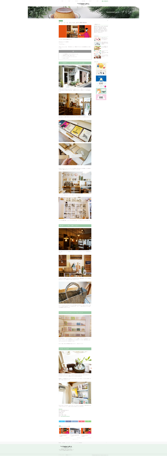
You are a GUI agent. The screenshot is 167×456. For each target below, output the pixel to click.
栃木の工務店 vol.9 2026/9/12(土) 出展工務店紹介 (105, 43)
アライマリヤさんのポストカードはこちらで (70, 56)
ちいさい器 (105, 27)
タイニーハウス (96, 27)
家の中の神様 (101, 28)
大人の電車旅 (100, 27)
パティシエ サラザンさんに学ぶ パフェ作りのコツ (105, 56)
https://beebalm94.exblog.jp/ (65, 416)
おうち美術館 (106, 26)
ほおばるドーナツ (96, 28)
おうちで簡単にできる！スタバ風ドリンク (105, 47)
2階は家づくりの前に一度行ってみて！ (69, 55)
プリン (103, 26)
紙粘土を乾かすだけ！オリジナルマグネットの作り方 (105, 38)
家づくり (100, 26)
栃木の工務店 (96, 26)
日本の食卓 (105, 28)
